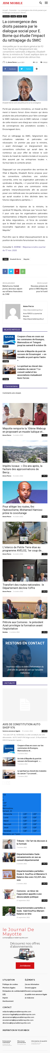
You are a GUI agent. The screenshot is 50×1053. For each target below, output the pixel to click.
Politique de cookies (10, 984)
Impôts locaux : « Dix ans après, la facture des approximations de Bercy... (22, 469)
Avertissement (8, 1001)
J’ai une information (32, 984)
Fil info (5, 346)
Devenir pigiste (30, 988)
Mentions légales (9, 988)
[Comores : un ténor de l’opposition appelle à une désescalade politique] (9, 894)
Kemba (5, 632)
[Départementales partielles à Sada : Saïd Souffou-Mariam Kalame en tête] (9, 911)
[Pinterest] (16, 271)
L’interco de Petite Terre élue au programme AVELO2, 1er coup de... (23, 549)
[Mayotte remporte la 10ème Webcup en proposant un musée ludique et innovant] (25, 414)
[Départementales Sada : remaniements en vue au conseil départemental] (9, 857)
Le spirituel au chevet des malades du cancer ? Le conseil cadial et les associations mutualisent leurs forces (29, 372)
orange (13, 16)
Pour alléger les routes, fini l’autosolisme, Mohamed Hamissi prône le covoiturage (22, 510)
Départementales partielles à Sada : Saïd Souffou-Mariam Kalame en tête (31, 911)
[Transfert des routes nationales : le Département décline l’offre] (25, 570)
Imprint (5, 998)
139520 (44, 435)
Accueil (5, 10)
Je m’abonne (29, 998)
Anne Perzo (12, 62)
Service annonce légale (11, 731)
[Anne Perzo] (4, 62)
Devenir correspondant (33, 991)
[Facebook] (5, 271)
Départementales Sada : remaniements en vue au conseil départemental (29, 857)
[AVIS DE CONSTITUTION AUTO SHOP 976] (25, 704)
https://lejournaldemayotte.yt (33, 310)
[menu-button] (46, 3)
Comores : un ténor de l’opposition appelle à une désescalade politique (29, 894)
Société (19, 16)
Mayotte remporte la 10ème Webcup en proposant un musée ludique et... (24, 430)
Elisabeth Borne (15, 259)
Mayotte (26, 259)
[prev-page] (4, 783)
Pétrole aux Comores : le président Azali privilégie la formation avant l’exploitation (23, 625)
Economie (13, 10)
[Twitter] (11, 271)
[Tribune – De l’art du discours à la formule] (9, 844)
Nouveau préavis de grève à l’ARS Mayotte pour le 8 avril (38, 289)
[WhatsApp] (22, 271)
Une (25, 16)
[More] (36, 69)
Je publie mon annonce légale (36, 994)
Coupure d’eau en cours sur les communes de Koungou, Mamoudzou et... (30, 748)
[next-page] (8, 783)
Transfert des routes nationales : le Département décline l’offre (23, 586)
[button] (41, 3)
